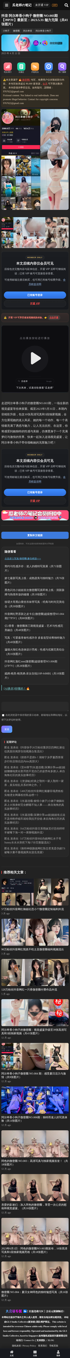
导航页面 (53, 1345)
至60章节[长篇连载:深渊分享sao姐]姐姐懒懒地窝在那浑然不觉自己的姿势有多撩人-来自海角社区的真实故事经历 (34, 771)
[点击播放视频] (35, 359)
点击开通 (53, 317)
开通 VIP (35, 303)
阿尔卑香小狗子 (43, 31)
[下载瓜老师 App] (55, 5)
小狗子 (6, 31)
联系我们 (42, 1345)
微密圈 (16, 31)
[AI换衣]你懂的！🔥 (17, 688)
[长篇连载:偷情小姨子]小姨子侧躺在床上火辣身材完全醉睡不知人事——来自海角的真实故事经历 (34, 804)
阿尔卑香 (27, 31)
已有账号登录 (35, 295)
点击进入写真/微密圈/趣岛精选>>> (23, 558)
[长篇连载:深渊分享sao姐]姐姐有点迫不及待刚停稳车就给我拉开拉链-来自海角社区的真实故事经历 (34, 818)
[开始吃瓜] (35, 68)
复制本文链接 (35, 535)
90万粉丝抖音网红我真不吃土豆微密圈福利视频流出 (32, 949)
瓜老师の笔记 (22, 5)
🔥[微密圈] (24, 80)
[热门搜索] (62, 68)
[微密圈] (48, 68)
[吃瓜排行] (7, 68)
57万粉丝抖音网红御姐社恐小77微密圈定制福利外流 (32, 909)
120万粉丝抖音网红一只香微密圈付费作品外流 (29, 989)
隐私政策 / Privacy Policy (24, 1345)
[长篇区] (21, 68)
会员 (45, 83)
